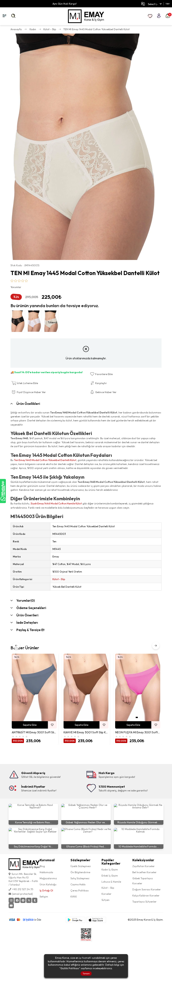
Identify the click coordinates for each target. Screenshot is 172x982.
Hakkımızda (46, 872)
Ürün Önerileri (27, 615)
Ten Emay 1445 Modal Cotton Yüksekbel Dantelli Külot (45, 460)
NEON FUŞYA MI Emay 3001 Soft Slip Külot (137, 732)
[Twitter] (28, 900)
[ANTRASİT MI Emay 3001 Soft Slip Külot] (34, 687)
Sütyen (105, 899)
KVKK (73, 896)
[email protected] (22, 893)
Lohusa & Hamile (111, 881)
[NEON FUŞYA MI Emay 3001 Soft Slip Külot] (137, 687)
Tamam (86, 973)
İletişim (44, 896)
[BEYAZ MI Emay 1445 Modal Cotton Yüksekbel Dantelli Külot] (35, 322)
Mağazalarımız (48, 878)
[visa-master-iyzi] (28, 920)
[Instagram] (11, 900)
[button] (137, 717)
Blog (42, 866)
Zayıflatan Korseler (143, 866)
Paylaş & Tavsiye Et (30, 630)
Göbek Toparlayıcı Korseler (142, 881)
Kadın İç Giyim (110, 869)
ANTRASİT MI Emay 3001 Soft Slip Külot (34, 732)
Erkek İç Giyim (110, 875)
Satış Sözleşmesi (79, 878)
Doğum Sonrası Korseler (146, 889)
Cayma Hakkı (78, 884)
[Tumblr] (34, 900)
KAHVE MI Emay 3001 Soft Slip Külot (86, 732)
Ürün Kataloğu (48, 884)
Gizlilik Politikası (69, 968)
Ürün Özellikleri (28, 404)
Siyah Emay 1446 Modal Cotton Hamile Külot (56, 503)
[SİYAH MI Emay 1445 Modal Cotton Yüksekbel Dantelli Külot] (18, 322)
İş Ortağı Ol (46, 890)
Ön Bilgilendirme (80, 872)
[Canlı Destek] (3, 491)
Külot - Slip (58, 579)
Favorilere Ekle (52, 725)
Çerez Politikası (79, 890)
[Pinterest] (23, 900)
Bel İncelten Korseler (144, 872)
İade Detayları (27, 623)
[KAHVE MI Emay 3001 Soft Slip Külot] (86, 687)
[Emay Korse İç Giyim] (86, 16)
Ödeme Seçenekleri (31, 608)
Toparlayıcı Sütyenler (144, 901)
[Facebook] (17, 900)
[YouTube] (11, 905)
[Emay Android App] (75, 920)
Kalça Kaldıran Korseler (145, 895)
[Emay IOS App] (96, 920)
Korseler (106, 893)
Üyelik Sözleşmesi (80, 866)
